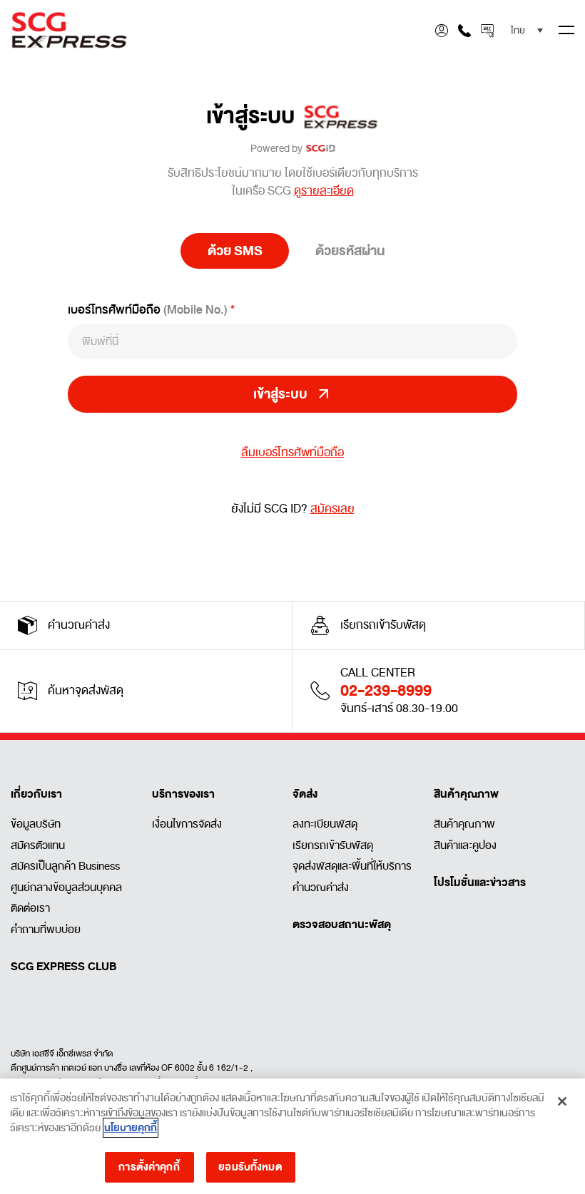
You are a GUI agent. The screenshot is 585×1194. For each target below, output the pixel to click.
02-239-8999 (386, 691)
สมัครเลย (332, 509)
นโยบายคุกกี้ (130, 1127)
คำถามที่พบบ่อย (46, 929)
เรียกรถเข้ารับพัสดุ (332, 845)
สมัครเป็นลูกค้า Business (65, 866)
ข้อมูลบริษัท (36, 824)
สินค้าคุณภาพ (466, 794)
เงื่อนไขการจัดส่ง (187, 824)
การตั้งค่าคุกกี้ (148, 1166)
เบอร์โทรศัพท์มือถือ (148, 310)
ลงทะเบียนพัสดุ (324, 824)
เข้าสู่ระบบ (254, 117)
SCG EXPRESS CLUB (63, 966)
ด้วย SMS (235, 251)
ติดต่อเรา (30, 908)
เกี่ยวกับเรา (36, 794)
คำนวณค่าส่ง (320, 887)
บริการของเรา (183, 794)
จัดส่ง (304, 794)
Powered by (278, 148)
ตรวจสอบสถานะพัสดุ (341, 924)
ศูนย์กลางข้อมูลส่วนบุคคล (66, 887)
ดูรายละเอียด (324, 191)
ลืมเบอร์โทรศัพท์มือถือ (292, 453)
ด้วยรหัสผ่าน (350, 251)
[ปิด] (562, 1101)
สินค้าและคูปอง (465, 845)
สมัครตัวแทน (38, 845)
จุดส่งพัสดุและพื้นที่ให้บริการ (352, 866)
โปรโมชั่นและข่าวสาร (480, 882)
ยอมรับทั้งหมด (250, 1166)
